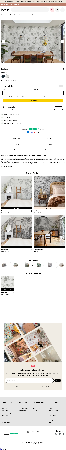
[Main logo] (5, 10)
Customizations (49, 150)
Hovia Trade (20, 406)
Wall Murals (5, 410)
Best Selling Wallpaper (8, 413)
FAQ (50, 422)
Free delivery (49, 144)
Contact (35, 410)
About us (35, 406)
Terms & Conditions (54, 413)
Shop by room (5, 417)
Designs (12, 14)
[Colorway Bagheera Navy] (3, 76)
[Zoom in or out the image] (3, 63)
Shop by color (5, 420)
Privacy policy (52, 415)
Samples (16, 150)
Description (16, 138)
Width (17, 91)
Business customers (22, 410)
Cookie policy (52, 420)
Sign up (58, 380)
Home (2, 14)
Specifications (49, 138)
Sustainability (36, 408)
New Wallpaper (6, 415)
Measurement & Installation (56, 406)
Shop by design (6, 422)
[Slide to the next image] (62, 41)
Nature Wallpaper (19, 14)
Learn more (19, 123)
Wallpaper (7, 14)
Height (48, 91)
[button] (52, 10)
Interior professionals (22, 408)
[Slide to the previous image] (3, 41)
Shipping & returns (53, 410)
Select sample (58, 108)
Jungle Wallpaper (27, 14)
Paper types (52, 408)
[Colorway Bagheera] (7, 76)
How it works (16, 144)
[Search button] (47, 10)
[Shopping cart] (57, 10)
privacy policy (40, 387)
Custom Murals (6, 406)
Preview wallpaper (33, 100)
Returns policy (52, 417)
